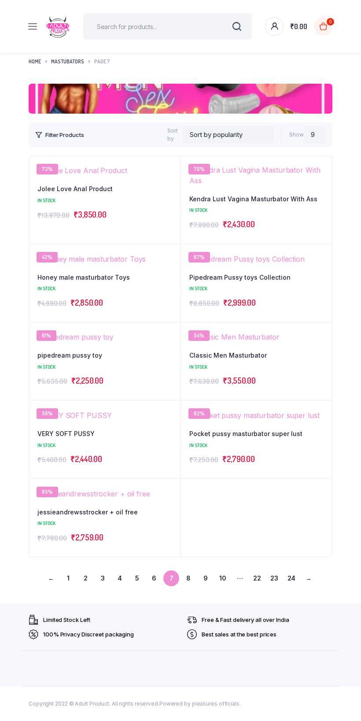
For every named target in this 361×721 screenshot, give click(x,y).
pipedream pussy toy (69, 355)
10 (222, 578)
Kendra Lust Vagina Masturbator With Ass (253, 199)
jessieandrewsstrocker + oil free (87, 512)
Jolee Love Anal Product (75, 188)
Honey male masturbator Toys (83, 277)
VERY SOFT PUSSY (66, 433)
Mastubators (67, 61)
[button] (321, 191)
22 (257, 578)
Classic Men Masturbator (228, 355)
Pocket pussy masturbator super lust (245, 433)
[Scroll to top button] (347, 686)
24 (291, 578)
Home (35, 61)
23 (274, 578)
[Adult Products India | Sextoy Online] (57, 27)
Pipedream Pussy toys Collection (240, 277)
